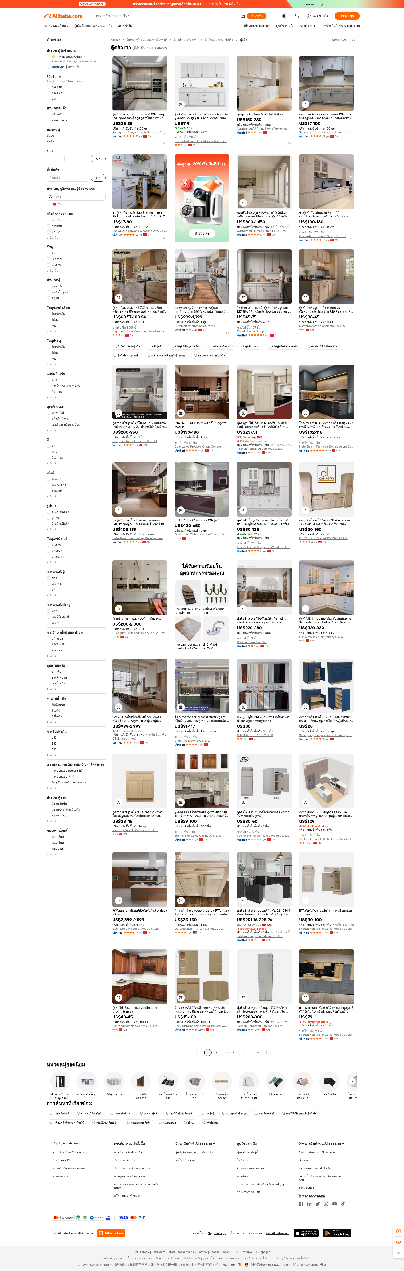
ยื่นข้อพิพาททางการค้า (251, 1168)
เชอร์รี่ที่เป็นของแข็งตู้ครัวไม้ (301, 1113)
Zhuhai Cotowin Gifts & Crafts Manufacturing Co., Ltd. (202, 141)
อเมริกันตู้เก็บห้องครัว (181, 1113)
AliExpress (142, 1252)
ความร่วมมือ (306, 1188)
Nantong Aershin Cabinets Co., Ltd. (322, 325)
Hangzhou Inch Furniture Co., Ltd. (321, 636)
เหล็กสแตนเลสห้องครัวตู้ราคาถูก (168, 355)
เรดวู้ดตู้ (210, 1113)
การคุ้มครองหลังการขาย (129, 1176)
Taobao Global (219, 1252)
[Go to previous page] (199, 1052)
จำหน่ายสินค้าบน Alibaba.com (317, 1152)
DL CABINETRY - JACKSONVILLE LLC (323, 538)
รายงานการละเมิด (249, 1192)
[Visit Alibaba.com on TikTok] (343, 1203)
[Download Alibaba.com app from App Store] (306, 1233)
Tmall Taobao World (181, 1252)
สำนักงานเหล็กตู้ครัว (129, 346)
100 (258, 1052)
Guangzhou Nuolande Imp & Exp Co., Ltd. (138, 633)
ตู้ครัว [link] (243, 39)
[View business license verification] (240, 1265)
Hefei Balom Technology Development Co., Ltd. (139, 538)
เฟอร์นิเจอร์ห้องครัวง (107, 1122)
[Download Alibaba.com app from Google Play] (337, 1233)
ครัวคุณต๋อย (169, 1122)
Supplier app (217, 1233)
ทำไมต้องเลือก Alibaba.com (70, 1152)
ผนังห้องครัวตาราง (223, 346)
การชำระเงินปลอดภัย (128, 1152)
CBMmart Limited (124, 738)
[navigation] (76, 546)
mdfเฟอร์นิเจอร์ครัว (91, 1113)
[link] (398, 1231)
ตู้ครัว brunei (252, 346)
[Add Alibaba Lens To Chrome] (111, 1233)
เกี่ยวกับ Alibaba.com (66, 1143)
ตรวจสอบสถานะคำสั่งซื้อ (314, 1168)
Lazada (202, 1252)
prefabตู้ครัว (151, 1113)
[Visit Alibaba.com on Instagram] (326, 1203)
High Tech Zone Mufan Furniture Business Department (139, 331)
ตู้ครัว (191, 1122)
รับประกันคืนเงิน (124, 1160)
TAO (235, 1252)
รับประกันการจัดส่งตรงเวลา (132, 1168)
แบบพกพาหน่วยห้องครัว (211, 355)
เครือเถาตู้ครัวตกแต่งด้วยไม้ (69, 1122)
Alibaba (115, 39)
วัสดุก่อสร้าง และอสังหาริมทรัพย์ (146, 39)
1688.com (158, 1252)
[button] (242, 16)
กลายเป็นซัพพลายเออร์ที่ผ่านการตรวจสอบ (322, 1178)
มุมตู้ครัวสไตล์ (61, 1113)
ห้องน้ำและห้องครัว (186, 39)
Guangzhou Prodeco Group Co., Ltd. (322, 236)
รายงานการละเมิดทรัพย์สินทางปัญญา (261, 1184)
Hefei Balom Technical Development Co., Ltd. (326, 446)
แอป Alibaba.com (277, 1233)
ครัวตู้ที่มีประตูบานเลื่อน (187, 346)
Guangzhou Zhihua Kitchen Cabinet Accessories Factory (202, 534)
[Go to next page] (267, 1052)
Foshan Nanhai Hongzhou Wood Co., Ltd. (263, 547)
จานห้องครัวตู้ (266, 1113)
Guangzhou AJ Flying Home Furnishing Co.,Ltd (264, 128)
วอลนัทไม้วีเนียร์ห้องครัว (324, 346)
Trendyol (246, 1252)
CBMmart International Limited (195, 325)
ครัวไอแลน (212, 1122)
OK (98, 158)
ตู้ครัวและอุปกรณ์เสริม (219, 39)
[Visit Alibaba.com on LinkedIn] (309, 1203)
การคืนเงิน (244, 1176)
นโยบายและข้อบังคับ (127, 1196)
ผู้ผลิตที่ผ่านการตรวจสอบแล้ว (194, 1152)
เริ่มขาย (303, 1160)
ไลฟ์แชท (242, 1160)
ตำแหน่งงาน (61, 1176)
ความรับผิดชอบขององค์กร (69, 1168)
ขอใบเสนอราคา (185, 1160)
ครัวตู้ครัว (157, 346)
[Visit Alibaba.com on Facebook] (300, 1203)
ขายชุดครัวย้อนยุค (236, 1113)
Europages (263, 1252)
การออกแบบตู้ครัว (141, 1122)
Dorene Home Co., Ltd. (252, 642)
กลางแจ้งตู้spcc (123, 1113)
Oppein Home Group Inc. (253, 331)
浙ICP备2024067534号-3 (309, 1264)
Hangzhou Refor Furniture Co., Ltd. (134, 441)
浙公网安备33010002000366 (270, 1264)
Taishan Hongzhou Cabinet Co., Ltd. (260, 448)
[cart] (298, 16)
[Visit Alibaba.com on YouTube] (334, 1203)
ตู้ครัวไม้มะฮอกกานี (128, 355)
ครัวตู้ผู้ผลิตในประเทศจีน (285, 346)
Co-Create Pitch (63, 1160)
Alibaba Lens (67, 1233)
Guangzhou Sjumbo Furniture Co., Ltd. (261, 230)
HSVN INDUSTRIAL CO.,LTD (255, 735)
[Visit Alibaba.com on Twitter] (317, 1203)
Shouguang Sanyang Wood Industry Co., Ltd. (139, 132)
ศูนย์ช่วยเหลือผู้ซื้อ (248, 1152)
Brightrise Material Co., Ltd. (192, 740)
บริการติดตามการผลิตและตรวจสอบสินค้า (137, 1186)
